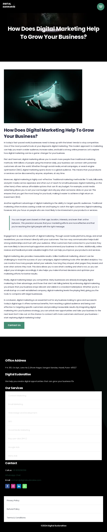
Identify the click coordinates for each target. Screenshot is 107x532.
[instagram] (13, 486)
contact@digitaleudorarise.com (26, 480)
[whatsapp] (24, 486)
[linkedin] (19, 486)
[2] (10, 3)
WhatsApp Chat (13, 475)
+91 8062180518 (19, 470)
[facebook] (7, 486)
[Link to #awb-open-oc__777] (100, 6)
